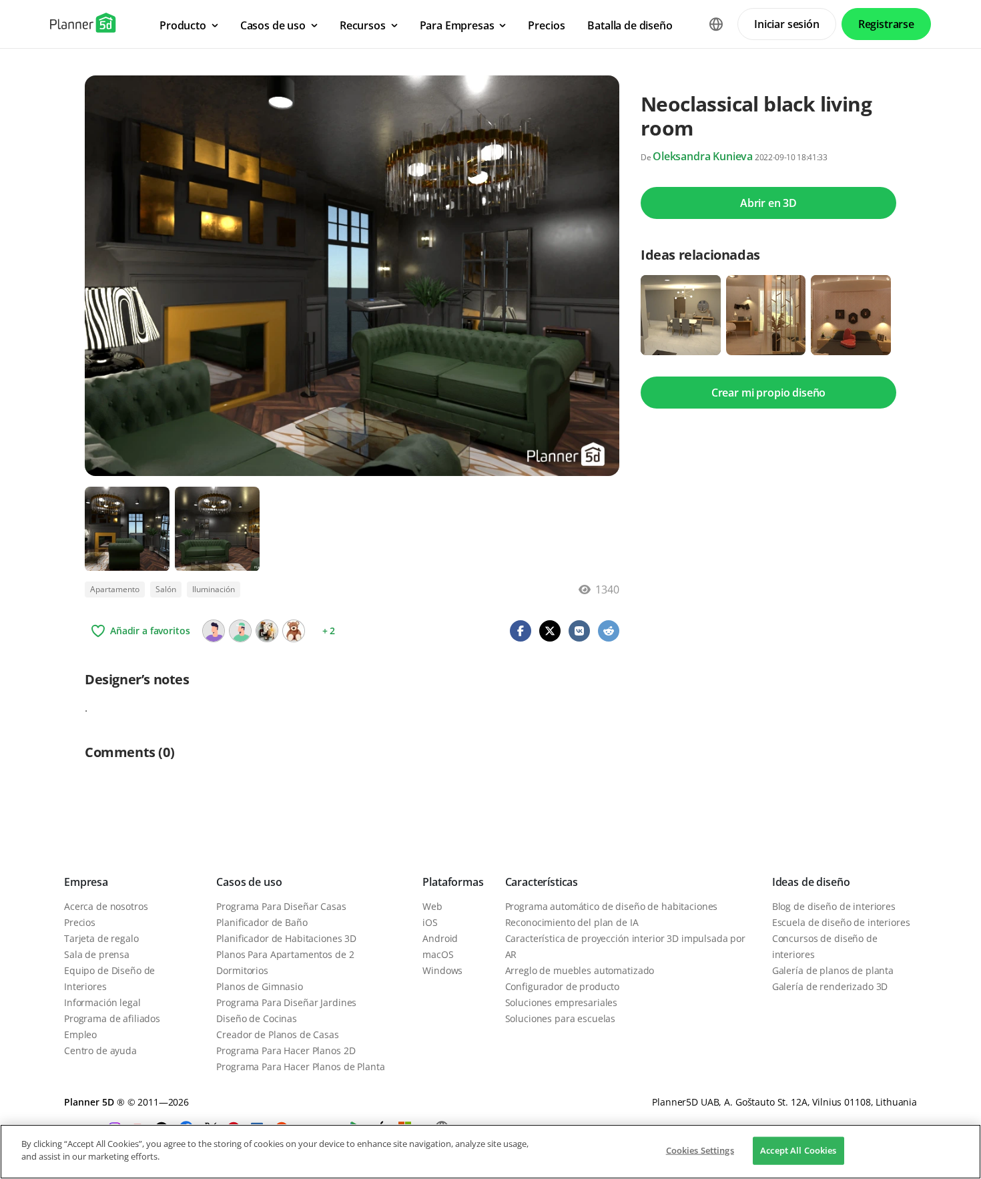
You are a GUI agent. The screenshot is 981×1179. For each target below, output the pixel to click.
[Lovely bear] (293, 631)
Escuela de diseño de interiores (841, 922)
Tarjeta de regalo (101, 938)
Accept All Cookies (798, 1150)
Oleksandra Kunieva (703, 156)
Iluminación (213, 589)
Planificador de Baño (261, 922)
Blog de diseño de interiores (834, 906)
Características (542, 882)
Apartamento (114, 589)
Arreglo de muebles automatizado (580, 970)
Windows (442, 970)
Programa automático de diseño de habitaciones (611, 906)
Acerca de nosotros (105, 906)
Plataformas (452, 882)
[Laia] (267, 631)
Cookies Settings (700, 1150)
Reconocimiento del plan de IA (572, 922)
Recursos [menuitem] (363, 25)
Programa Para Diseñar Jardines (286, 1002)
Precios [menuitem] (546, 25)
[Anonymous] (240, 631)
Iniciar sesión (787, 24)
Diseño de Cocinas (256, 1018)
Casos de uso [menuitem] (273, 25)
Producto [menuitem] (182, 25)
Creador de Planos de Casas (277, 1034)
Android (440, 938)
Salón (165, 589)
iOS (430, 922)
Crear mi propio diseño (768, 392)
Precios (79, 922)
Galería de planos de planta (833, 970)
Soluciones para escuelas (560, 1018)
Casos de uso (249, 882)
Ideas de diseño (811, 882)
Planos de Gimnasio (259, 986)
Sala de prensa (96, 954)
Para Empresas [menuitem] (457, 25)
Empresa (86, 882)
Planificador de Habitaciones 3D (286, 938)
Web (432, 906)
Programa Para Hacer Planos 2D (285, 1050)
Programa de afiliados (112, 1018)
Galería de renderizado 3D (830, 986)
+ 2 (329, 630)
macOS (437, 954)
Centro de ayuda (100, 1050)
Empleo (80, 1034)
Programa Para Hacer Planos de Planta (300, 1066)
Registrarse (886, 24)
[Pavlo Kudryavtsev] (213, 631)
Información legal (102, 1002)
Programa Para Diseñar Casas (281, 906)
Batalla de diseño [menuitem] (629, 25)
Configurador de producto (562, 986)
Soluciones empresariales (561, 1002)
